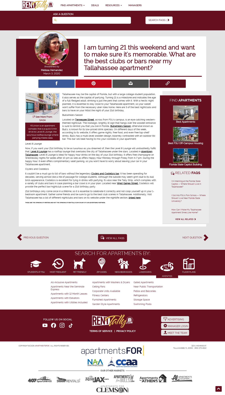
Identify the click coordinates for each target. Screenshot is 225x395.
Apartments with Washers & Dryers (111, 282)
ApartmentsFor (42, 346)
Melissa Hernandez (52, 70)
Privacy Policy (126, 331)
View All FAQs (115, 238)
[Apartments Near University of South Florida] (124, 378)
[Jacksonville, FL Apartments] (97, 378)
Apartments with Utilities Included (69, 302)
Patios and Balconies (145, 291)
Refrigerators (141, 295)
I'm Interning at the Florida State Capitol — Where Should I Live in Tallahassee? (186, 184)
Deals (95, 5)
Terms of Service (100, 331)
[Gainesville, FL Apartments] (68, 378)
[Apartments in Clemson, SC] (112, 389)
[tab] (36, 266)
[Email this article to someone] (130, 84)
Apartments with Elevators (65, 298)
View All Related (184, 219)
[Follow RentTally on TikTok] (70, 326)
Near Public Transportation (148, 286)
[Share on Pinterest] (93, 84)
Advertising (175, 319)
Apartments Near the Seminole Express (67, 288)
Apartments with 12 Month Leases (69, 293)
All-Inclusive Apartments (64, 282)
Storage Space (142, 299)
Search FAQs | (158, 20)
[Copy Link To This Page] (168, 84)
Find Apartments (72, 5)
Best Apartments (185, 121)
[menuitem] (71, 282)
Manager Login (177, 326)
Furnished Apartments (104, 299)
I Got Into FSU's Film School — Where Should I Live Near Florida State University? (188, 198)
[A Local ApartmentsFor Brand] (112, 351)
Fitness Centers (100, 295)
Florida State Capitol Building (185, 164)
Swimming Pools (143, 304)
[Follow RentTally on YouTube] (45, 326)
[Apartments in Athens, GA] (153, 378)
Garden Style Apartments (106, 304)
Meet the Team (177, 332)
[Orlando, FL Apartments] (40, 378)
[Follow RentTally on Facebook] (53, 326)
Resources (112, 5)
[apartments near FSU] (37, 5)
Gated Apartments (144, 282)
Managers (135, 5)
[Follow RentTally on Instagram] (62, 326)
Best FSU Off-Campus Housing (185, 143)
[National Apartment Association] (96, 363)
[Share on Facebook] (56, 84)
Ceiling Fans (98, 286)
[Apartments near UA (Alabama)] (181, 378)
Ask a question (63, 14)
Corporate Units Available (106, 291)
